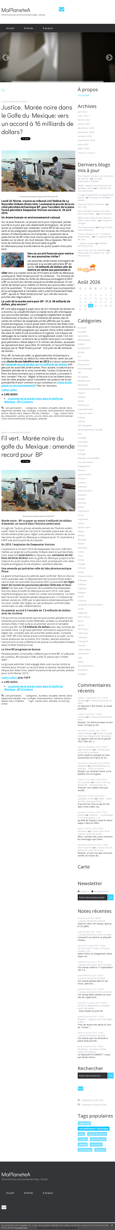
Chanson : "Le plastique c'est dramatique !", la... (95, 816)
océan (4, 703)
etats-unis (47, 415)
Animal (62, 407)
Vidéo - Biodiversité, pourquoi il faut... (95, 800)
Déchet (81, 421)
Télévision (83, 633)
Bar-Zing (82, 206)
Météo (81, 535)
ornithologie (85, 1149)
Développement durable (90, 429)
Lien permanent (13, 407)
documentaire (98, 1139)
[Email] (61, 9)
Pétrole (35, 413)
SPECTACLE (84, 617)
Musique (82, 539)
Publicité (82, 588)
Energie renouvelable (89, 458)
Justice (4, 413)
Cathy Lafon (9, 677)
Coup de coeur (85, 413)
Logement (83, 519)
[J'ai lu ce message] (112, 1225)
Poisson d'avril (85, 576)
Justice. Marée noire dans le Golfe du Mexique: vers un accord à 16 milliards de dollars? (37, 119)
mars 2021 (83, 115)
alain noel (84, 1123)
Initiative (82, 494)
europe (83, 1139)
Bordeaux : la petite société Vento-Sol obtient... (92, 1050)
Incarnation (106, 213)
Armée (81, 352)
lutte (81, 1133)
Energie (82, 454)
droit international (63, 415)
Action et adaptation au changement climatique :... (95, 734)
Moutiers (82, 831)
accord (37, 415)
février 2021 (84, 119)
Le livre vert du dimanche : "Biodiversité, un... (94, 783)
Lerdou (81, 716)
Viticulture (83, 669)
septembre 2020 (86, 140)
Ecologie (31, 410)
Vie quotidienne (86, 665)
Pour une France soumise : (91, 204)
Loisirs (81, 523)
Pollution (44, 413)
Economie (42, 410)
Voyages (82, 674)
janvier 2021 (84, 124)
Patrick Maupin (85, 733)
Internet (82, 502)
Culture (81, 417)
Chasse (81, 392)
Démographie (85, 425)
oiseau (82, 1144)
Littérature (83, 511)
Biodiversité (84, 380)
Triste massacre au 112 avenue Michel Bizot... (94, 235)
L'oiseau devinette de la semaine (94, 751)
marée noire (66, 413)
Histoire (82, 478)
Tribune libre (84, 649)
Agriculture (83, 335)
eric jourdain (84, 782)
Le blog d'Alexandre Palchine (90, 180)
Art (79, 356)
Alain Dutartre (85, 749)
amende (42, 418)
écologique (31, 418)
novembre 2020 (86, 132)
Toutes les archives (86, 153)
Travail (81, 645)
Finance (81, 470)
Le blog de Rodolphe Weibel (94, 199)
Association (83, 360)
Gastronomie (84, 474)
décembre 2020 (86, 128)
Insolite (81, 498)
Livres (81, 515)
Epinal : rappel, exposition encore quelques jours (95, 187)
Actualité (53, 407)
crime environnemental (13, 418)
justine (81, 814)
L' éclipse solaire (86, 243)
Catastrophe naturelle (89, 388)
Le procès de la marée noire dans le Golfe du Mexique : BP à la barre (33, 400)
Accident (43, 407)
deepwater (11, 415)
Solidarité (82, 613)
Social (80, 608)
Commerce (83, 405)
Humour (82, 482)
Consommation (85, 409)
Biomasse (83, 384)
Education (83, 445)
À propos (48, 28)
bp (2, 415)
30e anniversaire (86, 227)
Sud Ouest (83, 629)
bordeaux (100, 1149)
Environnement (56, 410)
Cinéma (81, 397)
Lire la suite (84, 94)
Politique (82, 580)
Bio (79, 372)
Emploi (81, 450)
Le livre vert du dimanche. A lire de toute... (94, 832)
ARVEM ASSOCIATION (92, 244)
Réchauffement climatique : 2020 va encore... (94, 767)
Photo (81, 572)
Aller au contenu (9, 2)
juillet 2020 (83, 148)
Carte (84, 866)
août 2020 (83, 144)
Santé (81, 596)
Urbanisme (83, 653)
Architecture (84, 348)
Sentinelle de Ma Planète (90, 604)
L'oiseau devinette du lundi (95, 702)
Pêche (81, 560)
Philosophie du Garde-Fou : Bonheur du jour (94, 254)
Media (81, 531)
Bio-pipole (83, 376)
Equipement (84, 466)
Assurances (84, 364)
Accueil (10, 28)
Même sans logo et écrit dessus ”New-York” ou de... (94, 219)
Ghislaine (82, 765)
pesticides (96, 1144)
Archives (28, 28)
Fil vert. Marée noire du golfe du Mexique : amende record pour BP (38, 446)
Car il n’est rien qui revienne (92, 250)
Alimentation (84, 339)
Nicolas (81, 700)
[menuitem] (10, 28)
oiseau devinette (97, 1133)
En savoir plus (21, 1227)
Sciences (82, 600)
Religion (82, 592)
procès (29, 415)
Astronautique (85, 368)
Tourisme (83, 637)
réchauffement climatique (93, 1128)
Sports (81, 625)
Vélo (80, 657)
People (81, 564)
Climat (81, 401)
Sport (80, 621)
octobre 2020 (85, 136)
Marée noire (15, 413)
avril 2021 (83, 111)
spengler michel (86, 798)
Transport (83, 641)
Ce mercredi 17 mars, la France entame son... (94, 949)
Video (81, 661)
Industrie (69, 410)
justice (21, 415)
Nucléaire (82, 547)
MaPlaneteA (15, 9)
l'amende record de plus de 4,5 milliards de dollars (36, 364)
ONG (80, 555)
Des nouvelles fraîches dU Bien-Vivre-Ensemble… (94, 212)
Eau (24, 410)
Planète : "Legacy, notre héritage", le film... (95, 1020)
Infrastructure (85, 490)
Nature (26, 413)
